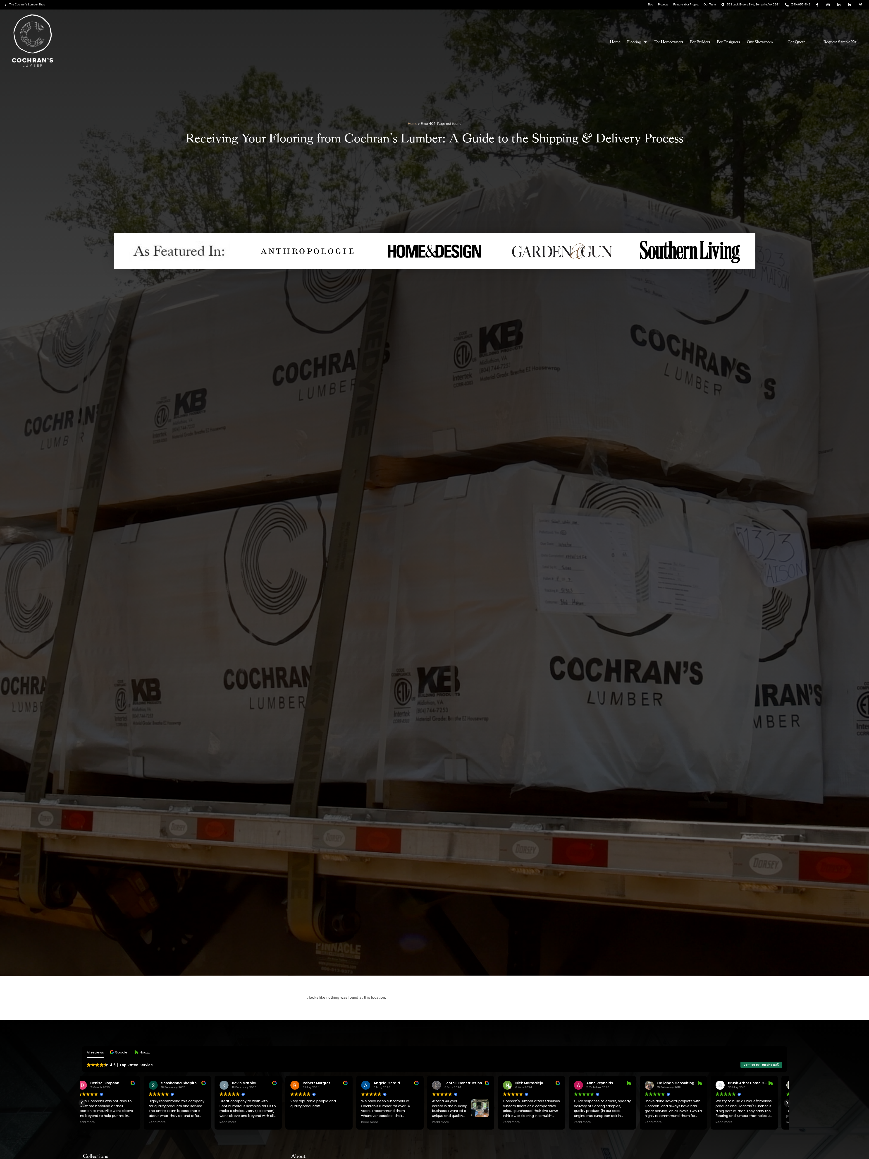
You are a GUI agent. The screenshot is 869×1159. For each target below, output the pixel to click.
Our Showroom (760, 41)
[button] (119, 1052)
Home (615, 41)
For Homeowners (668, 41)
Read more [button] (95, 1122)
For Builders (700, 41)
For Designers (728, 41)
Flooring (634, 41)
